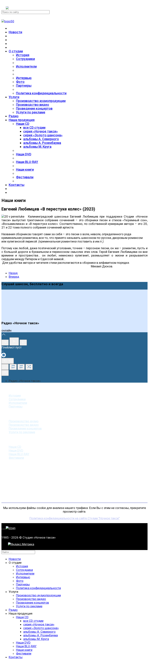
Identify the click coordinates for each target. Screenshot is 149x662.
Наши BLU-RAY (27, 162)
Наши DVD (23, 154)
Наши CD (22, 124)
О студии (16, 51)
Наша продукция (22, 120)
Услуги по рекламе (30, 112)
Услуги (14, 97)
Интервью (24, 78)
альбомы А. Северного (41, 139)
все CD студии (34, 127)
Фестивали (24, 177)
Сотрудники (25, 59)
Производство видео (32, 105)
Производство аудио (24, 421)
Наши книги (25, 169)
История (22, 55)
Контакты (16, 185)
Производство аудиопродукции (41, 101)
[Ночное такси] (7, 21)
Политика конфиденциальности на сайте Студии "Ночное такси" (74, 518)
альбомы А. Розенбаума (42, 143)
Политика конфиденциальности (41, 93)
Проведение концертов (34, 108)
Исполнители (26, 66)
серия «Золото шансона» (43, 135)
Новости (15, 32)
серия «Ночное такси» (40, 131)
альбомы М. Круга (37, 147)
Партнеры (23, 85)
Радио (14, 116)
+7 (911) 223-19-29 (18, 3)
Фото (20, 82)
